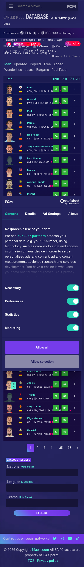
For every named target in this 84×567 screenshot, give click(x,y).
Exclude (42, 513)
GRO (75, 79)
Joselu (31, 383)
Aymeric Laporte (36, 182)
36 (69, 448)
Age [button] (60, 39)
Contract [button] (62, 46)
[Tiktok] (77, 538)
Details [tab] (30, 213)
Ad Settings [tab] (52, 213)
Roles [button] (49, 39)
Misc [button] (16, 53)
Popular (35, 64)
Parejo (31, 123)
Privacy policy (47, 561)
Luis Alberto (34, 158)
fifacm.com (40, 550)
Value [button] (10, 46)
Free (47, 64)
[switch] (73, 301)
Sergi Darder (34, 406)
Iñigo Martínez (35, 418)
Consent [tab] (11, 213)
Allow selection (42, 361)
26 (65, 56)
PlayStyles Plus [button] (31, 39)
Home (55, 56)
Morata (31, 170)
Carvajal (31, 430)
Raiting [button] (67, 33)
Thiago (31, 394)
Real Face (59, 70)
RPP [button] (6, 53)
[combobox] (42, 472)
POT (65, 79)
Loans (29, 70)
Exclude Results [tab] (18, 459)
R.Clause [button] (42, 46)
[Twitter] (54, 538)
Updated (20, 64)
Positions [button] (10, 33)
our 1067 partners (31, 236)
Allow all (42, 347)
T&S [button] (55, 33)
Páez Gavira (34, 371)
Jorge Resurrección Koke (41, 146)
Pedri (30, 111)
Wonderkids (13, 70)
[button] (36, 33)
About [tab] (73, 213)
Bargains (42, 70)
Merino (31, 194)
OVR (56, 79)
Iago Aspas (33, 134)
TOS (31, 561)
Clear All (71, 43)
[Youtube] (70, 538)
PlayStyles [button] (10, 39)
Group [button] (44, 53)
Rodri (30, 87)
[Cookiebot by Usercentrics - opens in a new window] (60, 202)
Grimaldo (32, 99)
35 (61, 448)
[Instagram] (62, 538)
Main (7, 64)
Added (58, 64)
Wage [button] (25, 46)
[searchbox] (8, 472)
